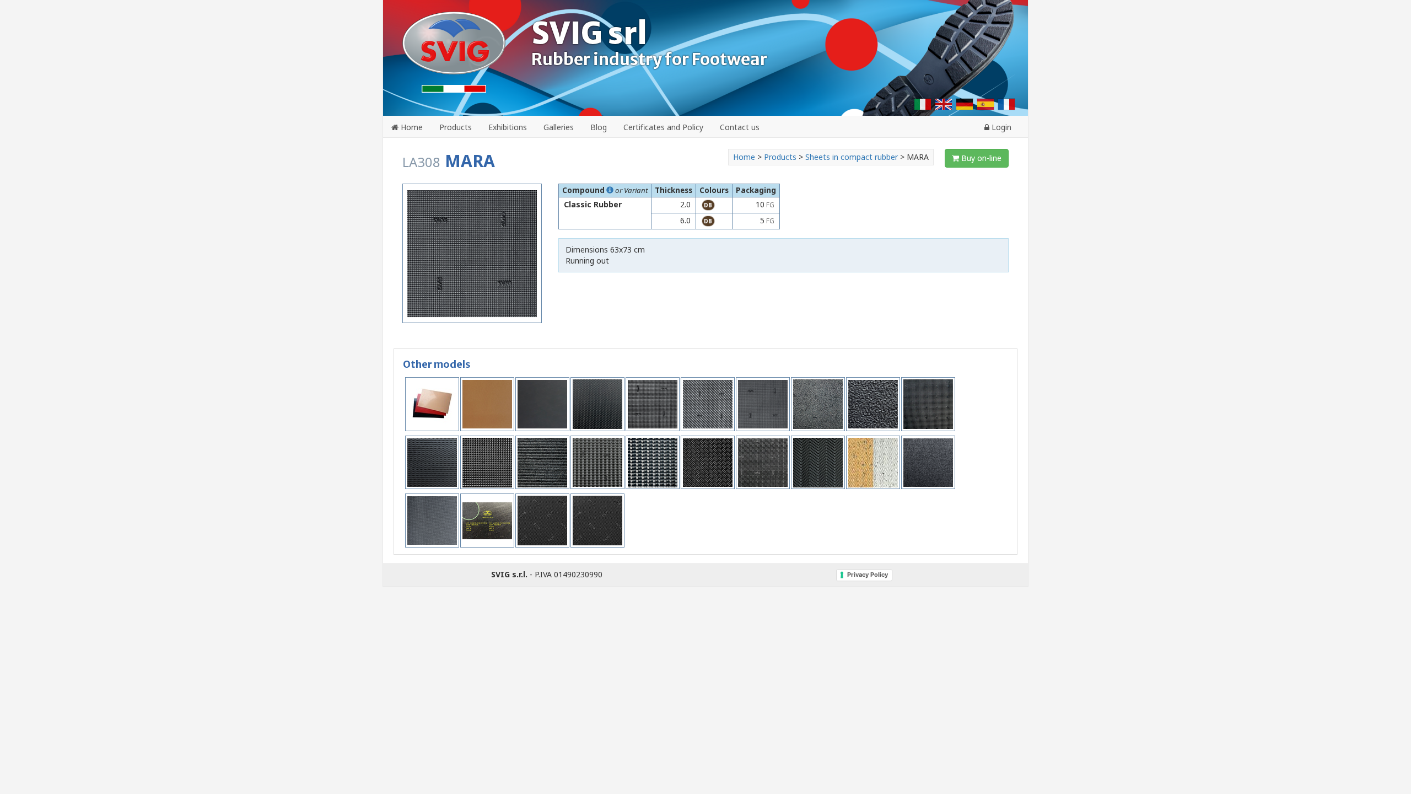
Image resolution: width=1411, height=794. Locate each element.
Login (1000, 127)
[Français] (1006, 104)
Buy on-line (980, 158)
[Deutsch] (964, 104)
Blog (598, 127)
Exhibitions (507, 127)
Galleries (558, 127)
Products (455, 127)
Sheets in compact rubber (852, 157)
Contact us (740, 127)
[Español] (985, 104)
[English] (943, 104)
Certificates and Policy (663, 127)
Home (410, 127)
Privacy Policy (867, 574)
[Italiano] (922, 104)
